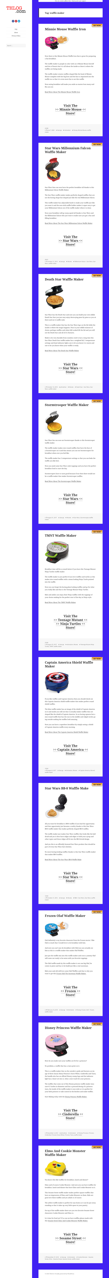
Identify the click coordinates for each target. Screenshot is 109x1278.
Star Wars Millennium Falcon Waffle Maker (68, 150)
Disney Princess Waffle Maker (68, 1028)
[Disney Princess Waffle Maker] (70, 1045)
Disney (75, 130)
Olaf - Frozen (90, 1010)
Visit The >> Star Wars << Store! (70, 240)
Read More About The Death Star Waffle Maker (62, 351)
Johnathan (63, 387)
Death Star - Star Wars (83, 387)
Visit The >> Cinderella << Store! (70, 1114)
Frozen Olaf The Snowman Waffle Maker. (71, 974)
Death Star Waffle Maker (64, 279)
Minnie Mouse (82, 130)
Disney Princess (83, 1133)
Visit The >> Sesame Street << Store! (70, 1238)
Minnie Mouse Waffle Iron (65, 29)
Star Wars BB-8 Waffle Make (66, 788)
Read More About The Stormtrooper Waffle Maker (63, 481)
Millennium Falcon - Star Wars (83, 261)
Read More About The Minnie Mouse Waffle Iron (62, 92)
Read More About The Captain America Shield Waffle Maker (66, 732)
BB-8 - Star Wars (79, 898)
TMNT (51, 646)
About (16, 32)
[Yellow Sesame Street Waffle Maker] (70, 1168)
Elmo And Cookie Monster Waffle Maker (65, 1153)
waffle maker (52, 263)
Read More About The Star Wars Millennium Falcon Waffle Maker (68, 223)
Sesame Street (67, 1259)
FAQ (16, 29)
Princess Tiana (69, 1135)
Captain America (85, 770)
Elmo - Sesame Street (55, 1259)
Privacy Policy (16, 36)
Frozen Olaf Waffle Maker (65, 915)
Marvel (92, 770)
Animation (67, 130)
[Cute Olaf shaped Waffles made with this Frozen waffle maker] (70, 928)
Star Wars (77, 517)
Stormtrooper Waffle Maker (67, 405)
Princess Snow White (58, 1135)
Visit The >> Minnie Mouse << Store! (70, 109)
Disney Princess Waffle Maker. (76, 1097)
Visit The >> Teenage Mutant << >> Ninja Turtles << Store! (70, 622)
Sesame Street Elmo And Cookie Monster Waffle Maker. (68, 1221)
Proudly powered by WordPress (64, 1274)
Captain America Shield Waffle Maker (69, 664)
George (59, 130)
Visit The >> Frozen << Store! (70, 991)
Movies (70, 261)
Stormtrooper (84, 517)
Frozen (83, 1010)
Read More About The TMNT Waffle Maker (60, 602)
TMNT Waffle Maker (60, 535)
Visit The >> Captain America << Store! (70, 749)
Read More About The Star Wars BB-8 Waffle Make (63, 860)
